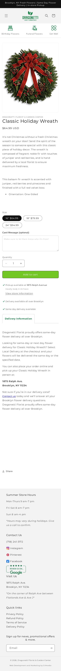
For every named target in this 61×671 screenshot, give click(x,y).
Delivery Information (18, 318)
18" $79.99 (32, 218)
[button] (6, 15)
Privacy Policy (14, 614)
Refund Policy (15, 618)
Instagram (16, 548)
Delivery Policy (15, 626)
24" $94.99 (12, 225)
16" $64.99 (12, 218)
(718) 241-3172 (14, 541)
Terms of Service (16, 622)
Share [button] (9, 471)
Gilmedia (47, 665)
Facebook (16, 561)
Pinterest (16, 554)
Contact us (9, 396)
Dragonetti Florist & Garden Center (34, 660)
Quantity (7, 257)
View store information (19, 293)
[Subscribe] (51, 648)
